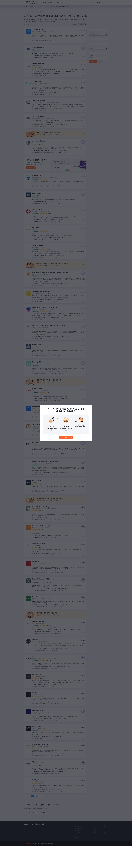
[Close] (90, 406)
